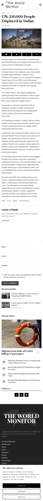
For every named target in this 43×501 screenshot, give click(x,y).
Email (4, 256)
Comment (6, 220)
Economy (5, 452)
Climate (4, 458)
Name (4, 247)
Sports (4, 455)
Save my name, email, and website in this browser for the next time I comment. (22, 276)
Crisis (9, 200)
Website (5, 265)
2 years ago (17, 298)
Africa (4, 447)
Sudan (15, 200)
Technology (6, 460)
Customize (21, 491)
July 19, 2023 (6, 25)
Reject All (21, 497)
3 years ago (17, 308)
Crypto (4, 463)
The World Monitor (8, 441)
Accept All (21, 485)
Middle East (11, 12)
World (4, 449)
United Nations (24, 200)
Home (3, 12)
